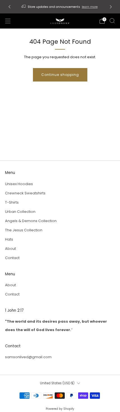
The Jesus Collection (23, 230)
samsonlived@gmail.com (28, 357)
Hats (9, 239)
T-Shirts (12, 202)
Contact (12, 257)
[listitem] (60, 6)
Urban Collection (20, 211)
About (10, 248)
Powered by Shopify (60, 409)
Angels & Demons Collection (31, 221)
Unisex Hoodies (19, 184)
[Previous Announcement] (9, 6)
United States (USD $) (57, 383)
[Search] (112, 21)
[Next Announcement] (110, 6)
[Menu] (8, 21)
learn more (90, 7)
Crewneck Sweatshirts (25, 193)
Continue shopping (60, 74)
